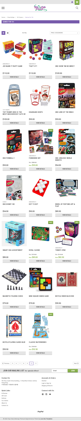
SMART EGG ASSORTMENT (12, 250)
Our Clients (5, 400)
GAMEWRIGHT (6, 64)
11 (36, 363)
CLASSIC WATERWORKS (37, 342)
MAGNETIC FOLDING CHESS (13, 296)
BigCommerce (30, 419)
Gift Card (4, 396)
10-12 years (20, 17)
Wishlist (44, 381)
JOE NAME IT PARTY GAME (12, 66)
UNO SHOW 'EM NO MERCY (64, 66)
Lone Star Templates (46, 419)
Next (75, 363)
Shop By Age (10, 17)
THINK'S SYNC (60, 250)
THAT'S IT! (33, 66)
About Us (4, 403)
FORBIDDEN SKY (34, 158)
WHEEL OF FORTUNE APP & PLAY (65, 205)
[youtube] (50, 394)
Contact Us (5, 405)
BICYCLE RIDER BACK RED (64, 296)
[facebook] (43, 394)
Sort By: (24, 33)
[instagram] (46, 394)
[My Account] (72, 2)
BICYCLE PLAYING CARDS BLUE (14, 342)
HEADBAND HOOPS (36, 112)
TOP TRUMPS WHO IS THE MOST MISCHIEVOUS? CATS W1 (14, 113)
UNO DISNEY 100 (9, 204)
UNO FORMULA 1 (9, 158)
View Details (14, 77)
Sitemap (16, 419)
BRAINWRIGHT (32, 202)
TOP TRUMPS (6, 110)
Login (43, 383)
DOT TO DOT (33, 204)
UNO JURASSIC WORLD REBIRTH (63, 159)
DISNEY (5, 202)
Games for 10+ (29, 17)
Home (3, 17)
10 (31, 363)
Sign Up (49, 383)
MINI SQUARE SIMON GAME (39, 296)
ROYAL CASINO (34, 250)
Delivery (4, 398)
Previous (6, 363)
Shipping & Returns (47, 385)
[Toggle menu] (3, 7)
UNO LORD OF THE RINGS (64, 112)
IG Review (4, 393)
